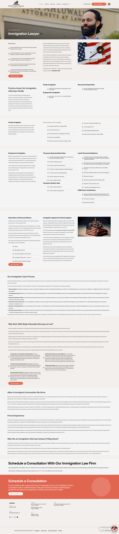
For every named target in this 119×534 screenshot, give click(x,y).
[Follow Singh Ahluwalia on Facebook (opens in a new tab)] (10, 517)
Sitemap (60, 530)
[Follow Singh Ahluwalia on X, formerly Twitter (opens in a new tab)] (12, 517)
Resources (52, 4)
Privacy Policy (44, 530)
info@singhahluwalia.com (14, 512)
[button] (108, 529)
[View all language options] (109, 4)
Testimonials (65, 4)
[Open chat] (109, 531)
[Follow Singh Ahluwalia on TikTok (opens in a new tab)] (17, 517)
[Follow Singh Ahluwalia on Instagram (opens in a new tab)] (14, 517)
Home (9, 30)
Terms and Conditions (52, 530)
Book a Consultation (98, 4)
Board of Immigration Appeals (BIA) (66, 230)
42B (30, 257)
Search (69, 4)
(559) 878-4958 (87, 4)
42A (26, 257)
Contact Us (58, 4)
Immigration (40, 4)
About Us (47, 4)
